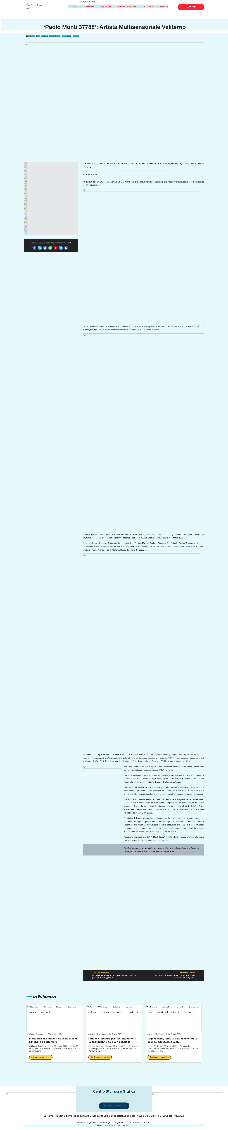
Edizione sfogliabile (86, 1122)
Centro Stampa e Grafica (114, 1091)
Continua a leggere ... (41, 1057)
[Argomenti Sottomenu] (113, 7)
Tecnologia (66, 36)
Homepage (105, 1122)
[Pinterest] (56, 248)
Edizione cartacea (127, 7)
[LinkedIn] (45, 248)
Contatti (147, 1122)
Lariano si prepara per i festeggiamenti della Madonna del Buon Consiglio (112, 1040)
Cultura (44, 36)
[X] (40, 248)
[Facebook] (34, 248)
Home (74, 7)
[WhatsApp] (50, 248)
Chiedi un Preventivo (114, 1105)
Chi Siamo (148, 7)
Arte (38, 36)
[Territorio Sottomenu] (96, 7)
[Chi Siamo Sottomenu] (155, 7)
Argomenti (106, 7)
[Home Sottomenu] (79, 7)
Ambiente (30, 36)
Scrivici (190, 6)
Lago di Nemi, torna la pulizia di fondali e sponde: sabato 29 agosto (172, 1040)
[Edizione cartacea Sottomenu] (138, 7)
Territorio (89, 7)
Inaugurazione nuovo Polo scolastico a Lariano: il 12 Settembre (53, 1040)
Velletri (76, 36)
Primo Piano (54, 36)
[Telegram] (61, 248)
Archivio (164, 7)
